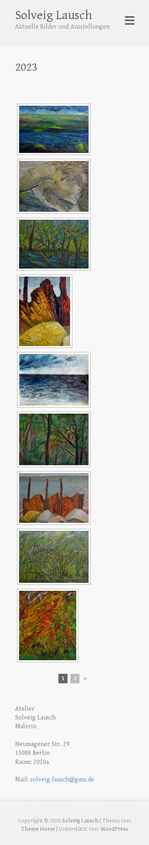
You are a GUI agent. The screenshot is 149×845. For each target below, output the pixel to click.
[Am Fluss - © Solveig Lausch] (54, 129)
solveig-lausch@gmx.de (62, 779)
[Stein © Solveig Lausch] (44, 311)
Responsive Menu (129, 21)
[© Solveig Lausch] (54, 186)
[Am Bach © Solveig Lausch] (54, 244)
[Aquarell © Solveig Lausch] (54, 380)
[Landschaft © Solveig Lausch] (54, 557)
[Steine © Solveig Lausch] (54, 498)
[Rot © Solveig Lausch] (54, 439)
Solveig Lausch (53, 15)
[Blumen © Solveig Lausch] (47, 625)
